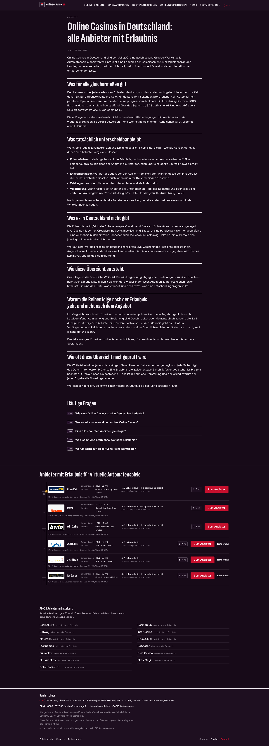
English (214, 739)
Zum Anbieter (216, 489)
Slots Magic (144, 660)
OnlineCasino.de (50, 667)
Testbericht (223, 543)
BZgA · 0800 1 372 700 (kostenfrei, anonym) (63, 706)
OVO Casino (145, 653)
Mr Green (46, 639)
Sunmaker (46, 653)
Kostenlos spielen (144, 5)
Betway (45, 632)
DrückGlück (145, 639)
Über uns (60, 739)
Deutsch (225, 739)
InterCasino (144, 632)
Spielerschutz (46, 739)
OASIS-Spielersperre (123, 706)
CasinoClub (144, 625)
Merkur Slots (48, 660)
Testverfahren (210, 5)
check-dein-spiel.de (99, 706)
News (193, 5)
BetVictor (143, 646)
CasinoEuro (47, 625)
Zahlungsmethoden (173, 5)
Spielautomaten (118, 5)
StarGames (47, 646)
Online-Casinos (94, 5)
